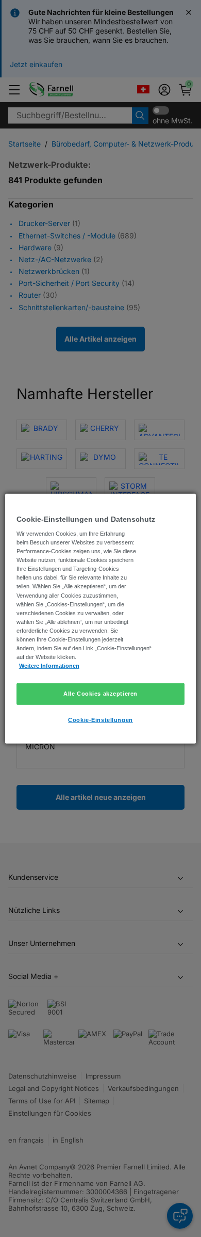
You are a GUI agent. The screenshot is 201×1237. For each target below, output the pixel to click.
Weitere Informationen (49, 666)
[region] (100, 618)
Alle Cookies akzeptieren (100, 693)
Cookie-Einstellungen (100, 720)
